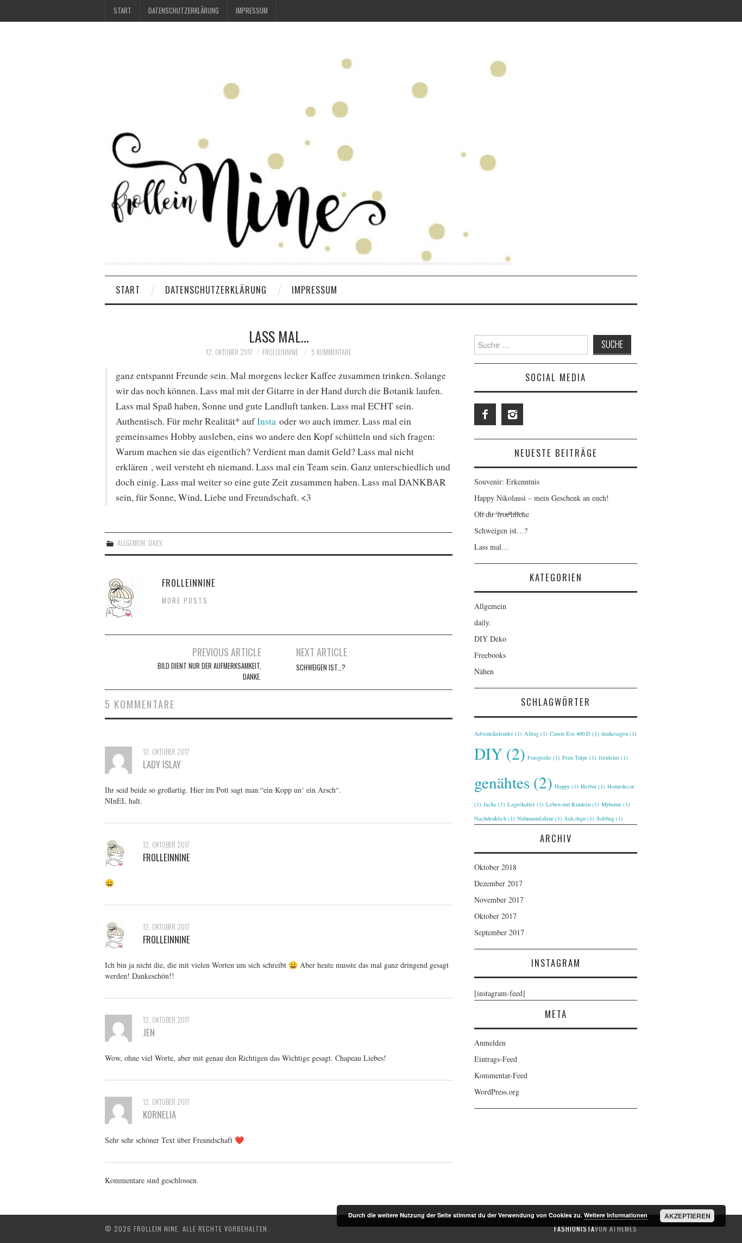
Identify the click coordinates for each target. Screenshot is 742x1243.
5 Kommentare (331, 352)
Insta (266, 421)
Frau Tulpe (579, 757)
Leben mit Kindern (572, 804)
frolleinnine (280, 352)
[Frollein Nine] (309, 153)
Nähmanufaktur (539, 818)
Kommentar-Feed (500, 1075)
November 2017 (499, 899)
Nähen (484, 671)
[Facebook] (485, 414)
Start (122, 10)
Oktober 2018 (495, 867)
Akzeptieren (687, 1216)
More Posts (185, 600)
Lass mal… (491, 547)
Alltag (536, 733)
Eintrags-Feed (495, 1059)
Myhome (615, 804)
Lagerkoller (525, 804)
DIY (499, 753)
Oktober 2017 (495, 916)
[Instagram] (512, 414)
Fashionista (574, 1228)
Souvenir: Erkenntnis (506, 481)
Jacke (494, 804)
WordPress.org (496, 1091)
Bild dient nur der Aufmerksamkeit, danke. (209, 671)
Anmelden (490, 1042)
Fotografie (543, 757)
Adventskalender (498, 733)
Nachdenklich (494, 818)
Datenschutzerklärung (183, 10)
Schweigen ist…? (320, 667)
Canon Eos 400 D (574, 733)
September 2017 (499, 932)
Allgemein (131, 543)
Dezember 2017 (498, 883)
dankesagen (619, 733)
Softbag (609, 818)
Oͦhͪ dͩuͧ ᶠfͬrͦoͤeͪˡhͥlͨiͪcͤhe (501, 514)
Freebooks (490, 655)
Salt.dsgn (579, 818)
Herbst (593, 786)
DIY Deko (490, 638)
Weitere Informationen (615, 1215)
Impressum (252, 10)
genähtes (513, 782)
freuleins (613, 757)
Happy (566, 786)
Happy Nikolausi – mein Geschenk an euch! (541, 498)
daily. (155, 543)
